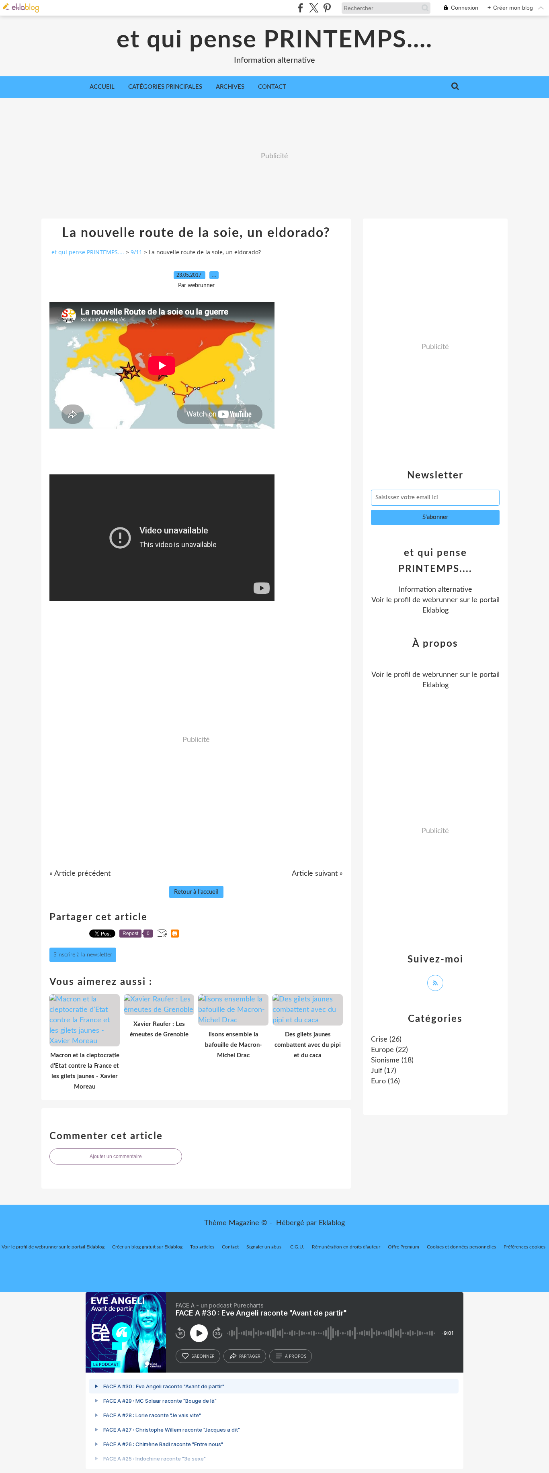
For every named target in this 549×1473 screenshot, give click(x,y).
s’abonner (203, 1356)
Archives (230, 87)
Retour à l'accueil (196, 892)
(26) (386, 1039)
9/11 (136, 252)
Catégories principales (165, 87)
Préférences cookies (524, 1246)
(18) (392, 1060)
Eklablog (332, 1223)
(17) (383, 1071)
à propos (295, 1356)
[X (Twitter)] (314, 7)
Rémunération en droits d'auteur (346, 1246)
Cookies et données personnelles (461, 1246)
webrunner (440, 600)
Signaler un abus (264, 1246)
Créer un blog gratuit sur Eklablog (147, 1246)
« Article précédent (80, 873)
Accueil (102, 87)
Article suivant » (317, 873)
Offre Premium (403, 1246)
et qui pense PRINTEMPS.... (274, 40)
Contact (272, 87)
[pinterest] (327, 7)
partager (249, 1356)
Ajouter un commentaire (116, 1156)
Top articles (202, 1246)
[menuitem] (102, 87)
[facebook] (300, 7)
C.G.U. (297, 1246)
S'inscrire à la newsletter (82, 955)
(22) (389, 1050)
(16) (385, 1081)
